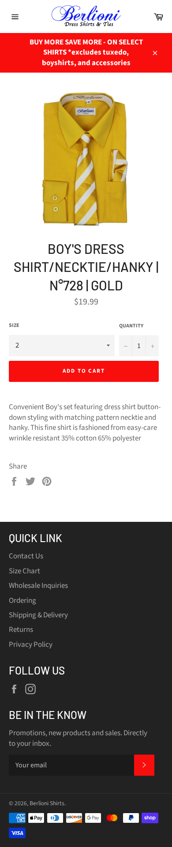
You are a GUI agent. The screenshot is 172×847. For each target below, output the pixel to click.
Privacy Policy (30, 644)
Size (14, 325)
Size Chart (24, 571)
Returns (21, 629)
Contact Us (26, 556)
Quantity (131, 326)
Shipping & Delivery (38, 615)
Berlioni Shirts (47, 803)
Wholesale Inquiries (38, 585)
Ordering (22, 600)
